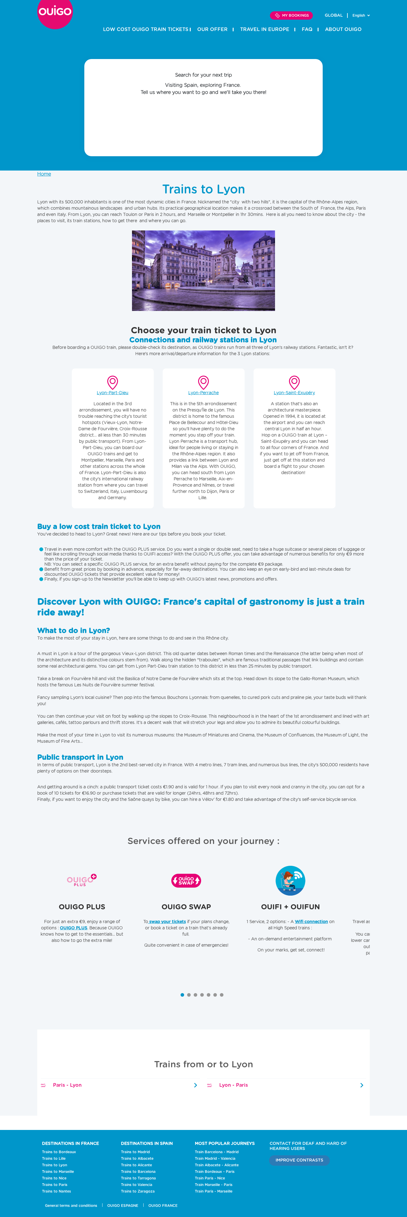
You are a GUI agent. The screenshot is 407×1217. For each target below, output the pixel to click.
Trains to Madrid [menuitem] (135, 1152)
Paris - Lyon (67, 1085)
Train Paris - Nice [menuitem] (210, 1178)
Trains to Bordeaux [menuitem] (59, 1152)
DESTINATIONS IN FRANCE (70, 1144)
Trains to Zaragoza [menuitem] (138, 1191)
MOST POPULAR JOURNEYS (225, 1144)
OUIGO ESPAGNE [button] (122, 1205)
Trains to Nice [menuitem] (54, 1178)
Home (44, 174)
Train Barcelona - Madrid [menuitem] (217, 1152)
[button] (182, 995)
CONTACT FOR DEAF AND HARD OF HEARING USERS (308, 1146)
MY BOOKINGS (295, 15)
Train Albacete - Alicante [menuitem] (217, 1165)
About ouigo (343, 29)
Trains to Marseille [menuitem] (58, 1171)
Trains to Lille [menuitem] (54, 1158)
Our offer (212, 29)
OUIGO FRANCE (163, 1205)
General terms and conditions (71, 1205)
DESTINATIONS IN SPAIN (147, 1144)
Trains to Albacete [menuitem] (137, 1158)
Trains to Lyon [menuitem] (54, 1165)
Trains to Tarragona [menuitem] (138, 1178)
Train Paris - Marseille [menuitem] (213, 1191)
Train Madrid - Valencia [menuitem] (215, 1158)
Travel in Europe (264, 29)
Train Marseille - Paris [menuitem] (213, 1185)
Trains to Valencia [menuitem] (136, 1185)
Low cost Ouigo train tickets (145, 29)
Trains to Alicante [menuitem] (136, 1165)
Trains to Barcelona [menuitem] (138, 1171)
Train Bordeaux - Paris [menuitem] (214, 1171)
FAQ (307, 29)
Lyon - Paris (233, 1085)
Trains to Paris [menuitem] (54, 1185)
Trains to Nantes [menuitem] (56, 1191)
